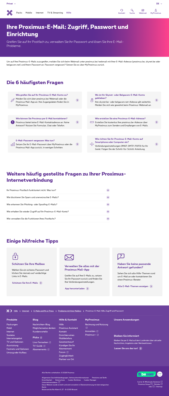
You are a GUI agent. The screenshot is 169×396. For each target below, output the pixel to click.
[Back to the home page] (9, 13)
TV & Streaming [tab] (55, 13)
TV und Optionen (15, 342)
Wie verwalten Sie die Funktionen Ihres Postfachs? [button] (31, 219)
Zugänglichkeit (66, 356)
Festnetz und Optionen (18, 349)
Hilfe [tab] (68, 13)
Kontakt (63, 332)
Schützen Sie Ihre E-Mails (25, 283)
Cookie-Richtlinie (74, 380)
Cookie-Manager (90, 380)
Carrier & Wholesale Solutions (148, 382)
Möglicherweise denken (44, 328)
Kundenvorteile (40, 332)
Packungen (12, 325)
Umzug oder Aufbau (17, 353)
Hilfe (61, 325)
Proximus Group (144, 384)
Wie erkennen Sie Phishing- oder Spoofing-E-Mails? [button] (32, 204)
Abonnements (40, 349)
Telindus (157, 384)
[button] (159, 3)
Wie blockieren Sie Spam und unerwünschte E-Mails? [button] (33, 197)
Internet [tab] (39, 13)
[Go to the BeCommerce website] (149, 374)
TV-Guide (38, 346)
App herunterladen (75, 289)
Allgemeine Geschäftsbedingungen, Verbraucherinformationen (65, 377)
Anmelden (90, 331)
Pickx (36, 337)
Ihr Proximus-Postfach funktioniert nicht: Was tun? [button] (31, 190)
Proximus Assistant (68, 328)
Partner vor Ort (66, 359)
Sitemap (159, 386)
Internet (10, 332)
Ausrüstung (12, 345)
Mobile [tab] (29, 13)
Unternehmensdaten (50, 382)
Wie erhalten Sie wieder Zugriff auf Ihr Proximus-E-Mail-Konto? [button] (38, 212)
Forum (62, 352)
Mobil (9, 328)
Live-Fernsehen (41, 342)
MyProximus (92, 320)
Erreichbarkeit (47, 380)
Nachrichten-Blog (41, 325)
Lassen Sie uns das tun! (126, 348)
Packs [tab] (19, 13)
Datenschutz (60, 380)
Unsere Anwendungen (126, 320)
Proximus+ (90, 335)
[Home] (8, 310)
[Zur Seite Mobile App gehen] (116, 325)
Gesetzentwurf (66, 342)
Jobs (150, 386)
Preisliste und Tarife (99, 377)
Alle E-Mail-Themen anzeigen (133, 286)
